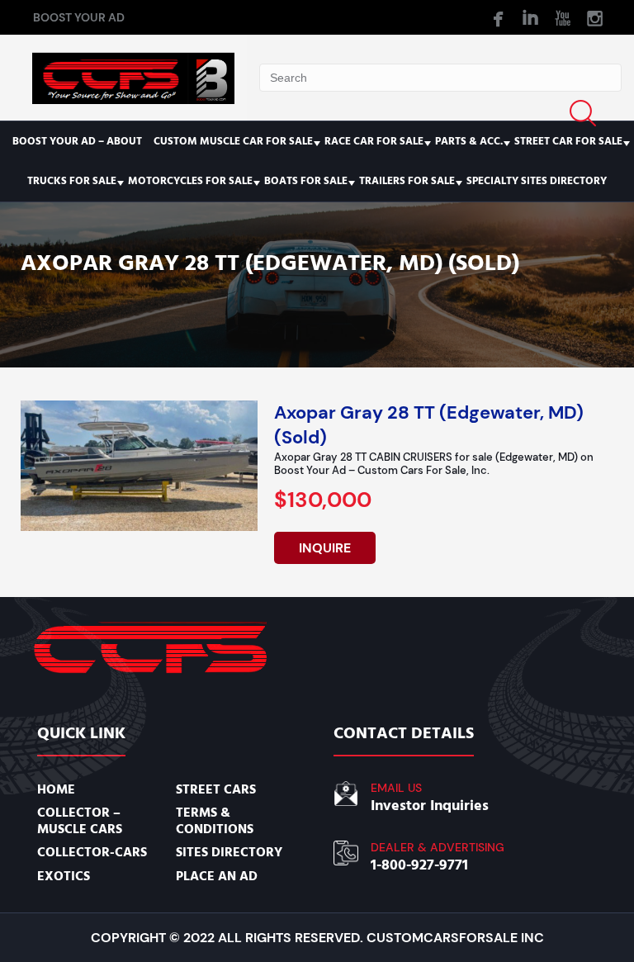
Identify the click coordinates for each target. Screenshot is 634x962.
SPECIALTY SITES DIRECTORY (536, 180)
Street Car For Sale (568, 141)
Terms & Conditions (214, 820)
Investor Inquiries (430, 805)
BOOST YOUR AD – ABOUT (77, 141)
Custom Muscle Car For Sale (233, 141)
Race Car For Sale (373, 141)
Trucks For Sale (71, 180)
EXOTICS (63, 876)
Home (56, 789)
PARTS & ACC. (469, 141)
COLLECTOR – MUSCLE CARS (79, 820)
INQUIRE (325, 548)
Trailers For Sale (407, 180)
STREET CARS (216, 789)
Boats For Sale (306, 180)
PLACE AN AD (217, 876)
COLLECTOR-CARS (92, 852)
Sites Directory (229, 852)
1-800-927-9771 (419, 865)
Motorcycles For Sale (190, 180)
